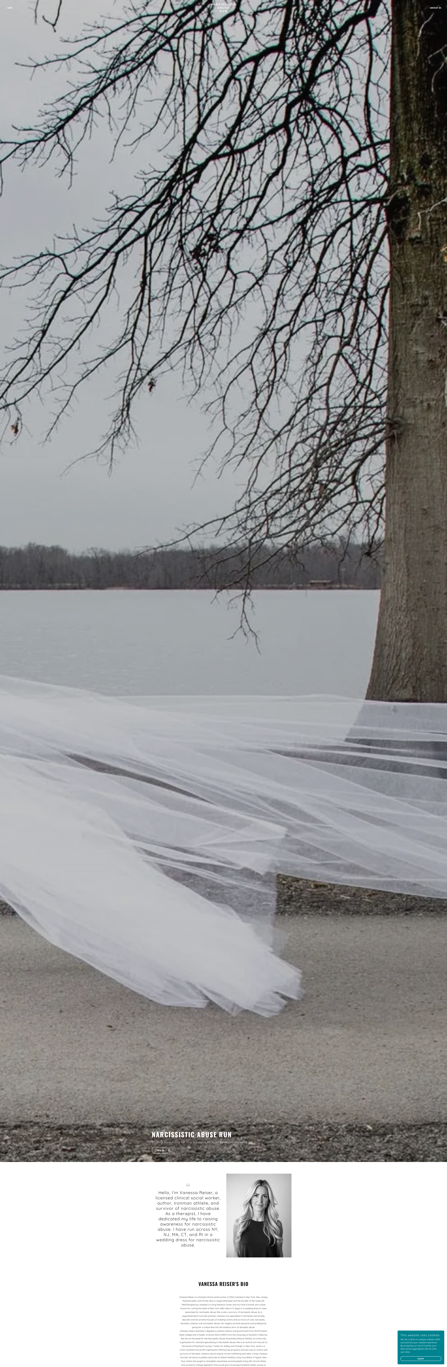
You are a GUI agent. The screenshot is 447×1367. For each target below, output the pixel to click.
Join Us (160, 1150)
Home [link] (10, 7)
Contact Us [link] (435, 7)
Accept (421, 1358)
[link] (223, 11)
